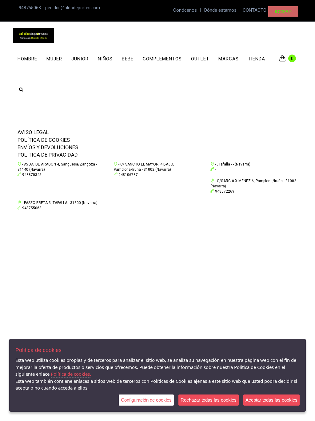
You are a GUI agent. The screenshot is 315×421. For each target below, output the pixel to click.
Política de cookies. (71, 374)
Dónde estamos (220, 10)
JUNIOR (80, 59)
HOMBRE (27, 59)
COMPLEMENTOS (162, 59)
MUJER (54, 59)
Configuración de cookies (146, 400)
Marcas (228, 59)
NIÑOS (105, 59)
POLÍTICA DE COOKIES (44, 140)
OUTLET (200, 59)
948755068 (30, 7)
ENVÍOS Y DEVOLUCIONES (48, 147)
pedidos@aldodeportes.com (72, 7)
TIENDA (256, 59)
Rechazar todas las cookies (209, 400)
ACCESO (283, 11)
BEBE (128, 59)
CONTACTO (254, 10)
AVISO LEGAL (33, 132)
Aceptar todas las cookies (271, 400)
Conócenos (185, 10)
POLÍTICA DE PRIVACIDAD (48, 155)
